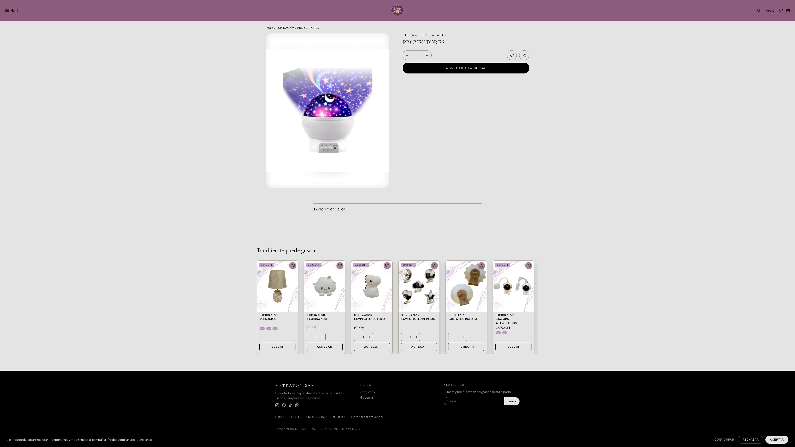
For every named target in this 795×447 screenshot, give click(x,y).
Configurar (724, 439)
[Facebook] (284, 405)
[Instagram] (277, 405)
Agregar (324, 347)
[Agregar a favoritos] (512, 55)
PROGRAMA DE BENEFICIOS (326, 417)
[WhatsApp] (297, 405)
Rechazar (751, 439)
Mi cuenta (366, 397)
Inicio (269, 27)
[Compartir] (524, 55)
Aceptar (777, 439)
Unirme (512, 401)
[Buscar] (759, 10)
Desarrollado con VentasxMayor (334, 429)
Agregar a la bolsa (466, 68)
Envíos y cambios (329, 209)
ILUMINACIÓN (285, 27)
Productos (367, 392)
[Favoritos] (781, 10)
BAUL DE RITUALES (288, 417)
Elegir (277, 347)
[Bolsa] (788, 10)
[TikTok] (290, 405)
